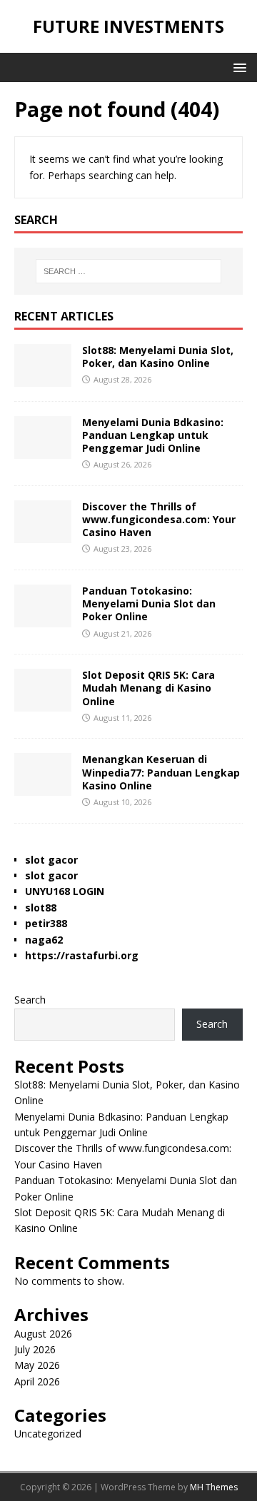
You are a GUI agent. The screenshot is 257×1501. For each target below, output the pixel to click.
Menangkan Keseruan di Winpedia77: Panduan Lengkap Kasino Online (161, 772)
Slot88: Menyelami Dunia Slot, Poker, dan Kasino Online (157, 356)
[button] (237, 66)
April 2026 (37, 1381)
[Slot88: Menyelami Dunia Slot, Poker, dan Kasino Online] (42, 378)
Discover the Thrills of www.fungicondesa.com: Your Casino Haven (159, 519)
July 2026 (35, 1349)
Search (30, 999)
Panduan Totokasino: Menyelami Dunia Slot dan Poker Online (149, 603)
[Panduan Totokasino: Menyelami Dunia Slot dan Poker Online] (42, 619)
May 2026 (37, 1365)
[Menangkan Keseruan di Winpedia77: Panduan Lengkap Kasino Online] (42, 787)
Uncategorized (47, 1433)
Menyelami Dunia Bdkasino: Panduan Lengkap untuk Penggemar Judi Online (152, 435)
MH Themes (214, 1487)
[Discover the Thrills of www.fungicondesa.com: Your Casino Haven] (42, 535)
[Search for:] (128, 271)
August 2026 (43, 1333)
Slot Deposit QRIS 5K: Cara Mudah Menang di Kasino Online (148, 687)
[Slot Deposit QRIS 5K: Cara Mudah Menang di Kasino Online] (42, 703)
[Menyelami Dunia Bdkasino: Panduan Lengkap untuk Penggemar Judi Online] (42, 450)
